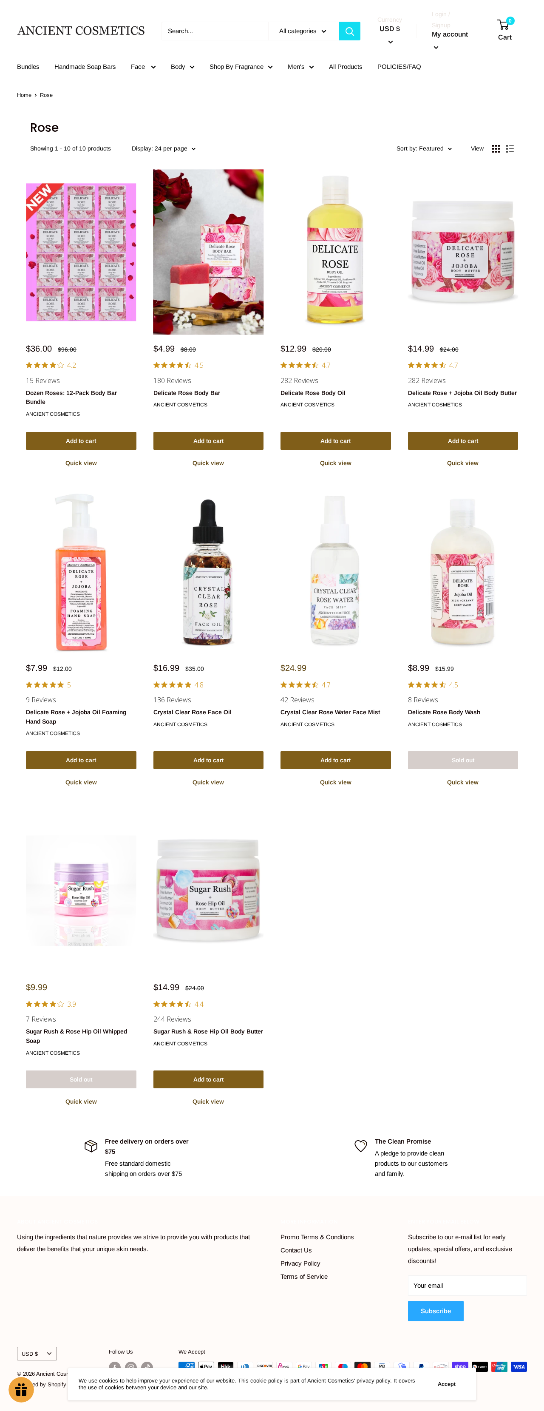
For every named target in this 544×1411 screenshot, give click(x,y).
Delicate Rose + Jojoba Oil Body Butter (462, 392)
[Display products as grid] (496, 149)
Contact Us (296, 1250)
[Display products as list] (510, 149)
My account (450, 34)
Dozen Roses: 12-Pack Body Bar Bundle (71, 397)
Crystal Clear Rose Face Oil (192, 712)
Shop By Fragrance (237, 66)
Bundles (28, 66)
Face (139, 66)
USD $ (30, 1354)
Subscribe (436, 1310)
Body (178, 66)
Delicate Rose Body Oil (313, 392)
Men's (296, 66)
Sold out (463, 760)
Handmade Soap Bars (85, 66)
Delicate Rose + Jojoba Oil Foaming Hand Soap (76, 717)
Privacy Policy (300, 1263)
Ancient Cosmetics (53, 414)
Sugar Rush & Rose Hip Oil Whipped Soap (76, 1036)
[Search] (349, 31)
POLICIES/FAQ (399, 66)
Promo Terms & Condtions (317, 1237)
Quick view (81, 463)
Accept (447, 1384)
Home (24, 95)
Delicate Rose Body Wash (444, 712)
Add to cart (81, 440)
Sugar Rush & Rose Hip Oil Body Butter (208, 1031)
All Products (346, 66)
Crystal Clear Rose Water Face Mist (330, 712)
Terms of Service (304, 1276)
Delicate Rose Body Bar (186, 392)
